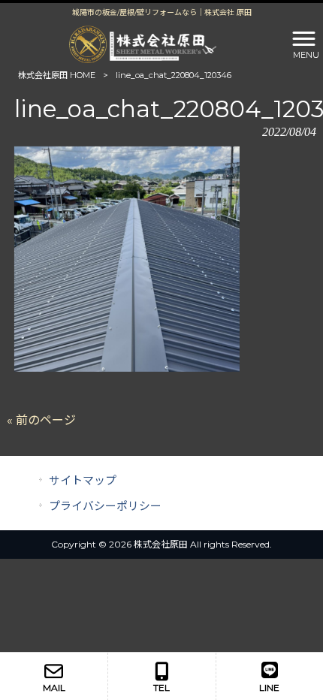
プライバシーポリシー (105, 506)
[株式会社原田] (142, 43)
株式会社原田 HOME (56, 75)
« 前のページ (41, 420)
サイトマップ (82, 480)
